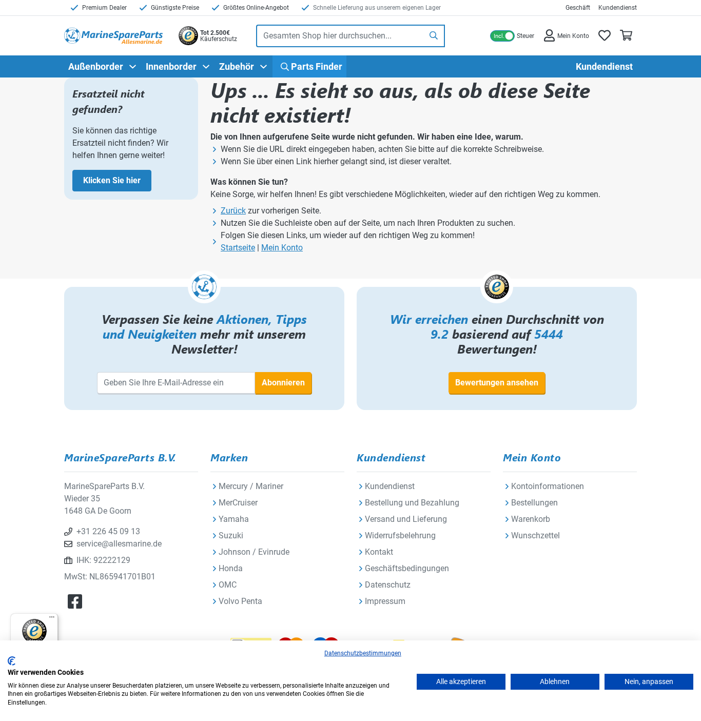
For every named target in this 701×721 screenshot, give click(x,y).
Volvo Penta (240, 601)
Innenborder (171, 66)
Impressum (385, 601)
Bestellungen (534, 503)
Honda (231, 568)
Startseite (238, 247)
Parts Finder (315, 66)
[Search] (434, 36)
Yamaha (234, 519)
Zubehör (236, 66)
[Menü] (52, 619)
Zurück (233, 211)
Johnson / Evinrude (254, 552)
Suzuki (231, 535)
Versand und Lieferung (406, 519)
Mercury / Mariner (251, 486)
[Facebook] (75, 602)
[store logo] (113, 35)
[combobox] (340, 36)
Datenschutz (388, 585)
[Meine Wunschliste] (604, 36)
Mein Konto (282, 247)
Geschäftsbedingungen (407, 568)
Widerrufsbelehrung (400, 535)
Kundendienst (617, 7)
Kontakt (379, 552)
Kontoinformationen (547, 486)
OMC (228, 585)
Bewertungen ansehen (496, 382)
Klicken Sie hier (112, 180)
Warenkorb (530, 519)
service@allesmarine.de (119, 544)
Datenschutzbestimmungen (362, 653)
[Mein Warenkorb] (626, 36)
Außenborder (95, 66)
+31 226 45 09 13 (108, 531)
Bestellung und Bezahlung (412, 503)
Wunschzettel (535, 535)
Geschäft (578, 7)
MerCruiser (238, 503)
